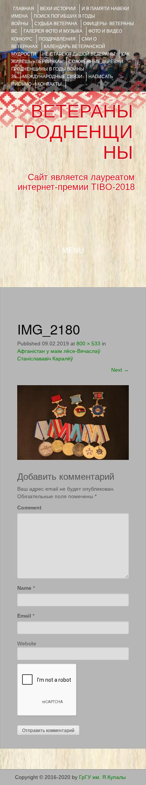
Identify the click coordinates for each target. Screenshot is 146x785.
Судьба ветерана (55, 23)
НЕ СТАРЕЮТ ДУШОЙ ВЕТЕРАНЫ (78, 54)
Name (24, 588)
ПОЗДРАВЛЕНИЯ (57, 39)
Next (120, 370)
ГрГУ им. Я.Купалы (102, 777)
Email (24, 616)
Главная (23, 8)
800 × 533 (88, 344)
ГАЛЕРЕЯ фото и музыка (53, 31)
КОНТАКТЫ (49, 84)
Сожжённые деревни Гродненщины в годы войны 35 (67, 69)
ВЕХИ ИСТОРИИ (58, 8)
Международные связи (52, 76)
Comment (29, 508)
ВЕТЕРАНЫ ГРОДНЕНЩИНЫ (73, 131)
